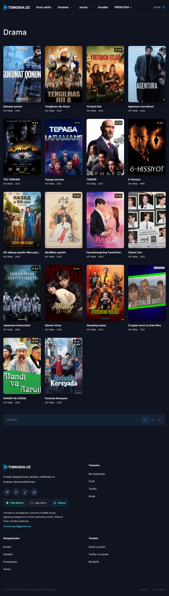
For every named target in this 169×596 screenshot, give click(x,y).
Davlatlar (63, 7)
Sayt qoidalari (159, 589)
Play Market (17, 502)
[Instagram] (34, 492)
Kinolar (7, 546)
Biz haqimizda (97, 473)
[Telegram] (7, 492)
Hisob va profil (97, 546)
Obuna (61, 502)
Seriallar (103, 7)
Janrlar (83, 7)
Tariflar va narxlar (99, 554)
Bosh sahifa (43, 7)
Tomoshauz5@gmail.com (17, 526)
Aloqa (92, 496)
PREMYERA (122, 7)
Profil (157, 7)
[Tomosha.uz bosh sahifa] (17, 7)
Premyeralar (10, 561)
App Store (40, 502)
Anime (7, 569)
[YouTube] (16, 492)
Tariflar (93, 488)
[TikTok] (25, 492)
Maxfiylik (94, 561)
